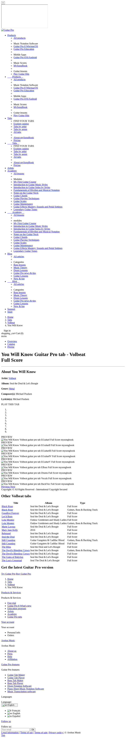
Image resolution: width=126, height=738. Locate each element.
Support (11, 309)
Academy (12, 170)
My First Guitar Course (25, 182)
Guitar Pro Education (24, 49)
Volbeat (12, 378)
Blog (9, 253)
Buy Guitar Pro (23, 574)
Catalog (11, 344)
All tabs (17, 132)
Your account (7, 622)
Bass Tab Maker (15, 680)
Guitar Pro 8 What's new (19, 605)
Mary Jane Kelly (10, 530)
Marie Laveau (8, 526)
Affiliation (12, 659)
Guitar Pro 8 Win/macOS (26, 46)
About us (11, 651)
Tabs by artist (20, 126)
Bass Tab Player (15, 683)
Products (11, 35)
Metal (12, 388)
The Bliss (6, 547)
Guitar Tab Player (16, 677)
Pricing (17, 140)
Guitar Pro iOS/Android (25, 57)
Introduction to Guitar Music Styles (31, 184)
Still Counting (8, 540)
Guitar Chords (20, 195)
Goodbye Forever (10, 513)
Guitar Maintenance (23, 204)
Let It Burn (7, 516)
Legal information (10, 732)
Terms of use (26, 732)
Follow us (6, 721)
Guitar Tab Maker (16, 675)
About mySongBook (24, 137)
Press (9, 653)
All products (20, 38)
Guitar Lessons (21, 276)
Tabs (9, 118)
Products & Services (11, 592)
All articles (19, 256)
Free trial (11, 603)
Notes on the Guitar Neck (26, 193)
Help (9, 656)
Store (9, 312)
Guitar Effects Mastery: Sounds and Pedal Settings (38, 206)
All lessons (19, 173)
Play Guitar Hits (21, 74)
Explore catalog (21, 123)
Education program (16, 608)
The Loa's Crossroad (12, 560)
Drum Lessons (21, 270)
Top (3, 735)
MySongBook (20, 65)
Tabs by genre (20, 129)
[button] (5, 486)
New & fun (19, 278)
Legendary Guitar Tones (25, 209)
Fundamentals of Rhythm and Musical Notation (37, 190)
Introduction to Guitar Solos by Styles (32, 187)
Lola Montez (8, 520)
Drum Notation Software (19, 686)
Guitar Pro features (10, 664)
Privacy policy (56, 732)
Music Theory (20, 267)
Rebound (6, 533)
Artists (10, 168)
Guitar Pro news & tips (25, 273)
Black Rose (7, 506)
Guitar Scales (20, 201)
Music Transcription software (21, 691)
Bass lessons (20, 265)
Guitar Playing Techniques (26, 198)
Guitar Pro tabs (14, 617)
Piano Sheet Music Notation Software (25, 688)
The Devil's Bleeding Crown (16, 550)
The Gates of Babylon (12, 557)
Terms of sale (41, 732)
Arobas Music (8, 640)
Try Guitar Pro (8, 574)
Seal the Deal (8, 536)
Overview (12, 341)
